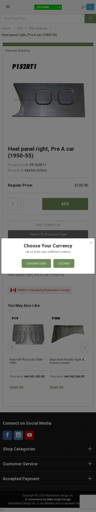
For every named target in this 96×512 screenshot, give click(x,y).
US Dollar (64, 263)
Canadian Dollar (36, 263)
